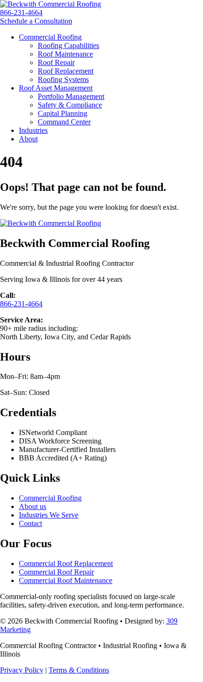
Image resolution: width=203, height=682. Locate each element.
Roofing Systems (63, 79)
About (28, 139)
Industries (33, 130)
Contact (30, 523)
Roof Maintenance (65, 54)
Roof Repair (56, 62)
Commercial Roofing (50, 37)
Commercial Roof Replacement (66, 563)
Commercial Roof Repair (56, 572)
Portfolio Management (71, 96)
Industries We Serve (48, 515)
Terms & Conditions (79, 670)
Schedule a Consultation (36, 21)
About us (32, 506)
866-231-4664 (21, 12)
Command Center (64, 122)
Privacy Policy (21, 670)
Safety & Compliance (70, 105)
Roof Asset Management (56, 88)
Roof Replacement (65, 71)
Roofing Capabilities (68, 45)
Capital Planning (62, 113)
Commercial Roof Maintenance (65, 580)
